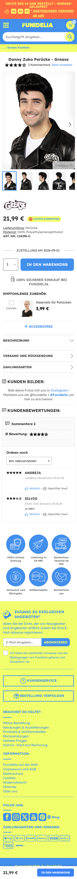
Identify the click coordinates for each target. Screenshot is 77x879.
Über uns (10, 791)
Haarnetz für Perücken (53, 302)
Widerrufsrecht (15, 782)
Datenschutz (13, 774)
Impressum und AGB (19, 769)
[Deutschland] (7, 817)
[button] (70, 124)
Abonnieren (55, 642)
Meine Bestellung (16, 723)
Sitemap (9, 787)
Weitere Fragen (15, 741)
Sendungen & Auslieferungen (26, 727)
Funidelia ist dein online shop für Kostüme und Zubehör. (37, 25)
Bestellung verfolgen (41, 696)
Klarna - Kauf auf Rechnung (25, 745)
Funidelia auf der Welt (20, 765)
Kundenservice (41, 680)
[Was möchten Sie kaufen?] (6, 25)
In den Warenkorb (55, 872)
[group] (9, 181)
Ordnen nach (17, 452)
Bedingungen (19, 657)
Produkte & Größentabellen (24, 732)
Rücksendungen (16, 736)
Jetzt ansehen (61, 65)
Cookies (9, 778)
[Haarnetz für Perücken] (27, 308)
